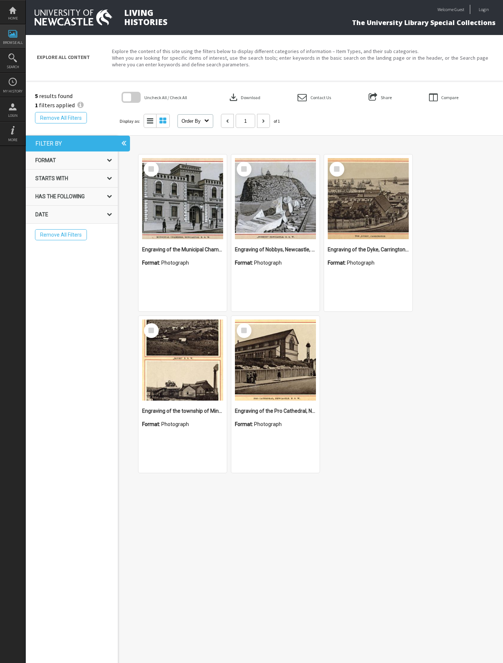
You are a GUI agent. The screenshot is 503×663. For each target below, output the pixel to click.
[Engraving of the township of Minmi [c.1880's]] (182, 360)
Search (13, 66)
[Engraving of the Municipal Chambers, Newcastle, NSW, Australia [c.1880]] (182, 198)
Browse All (13, 42)
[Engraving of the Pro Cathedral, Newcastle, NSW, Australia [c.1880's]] (275, 360)
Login (13, 115)
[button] (314, 97)
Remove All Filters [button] (61, 118)
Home (13, 18)
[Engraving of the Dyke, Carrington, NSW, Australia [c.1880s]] (368, 198)
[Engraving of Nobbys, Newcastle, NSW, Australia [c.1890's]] (275, 198)
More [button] (12, 139)
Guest (459, 9)
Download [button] (244, 97)
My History (12, 91)
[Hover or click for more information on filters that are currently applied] (80, 105)
